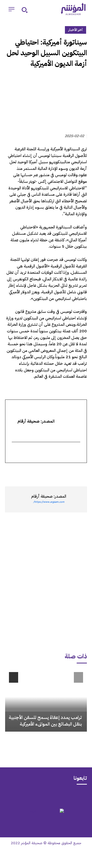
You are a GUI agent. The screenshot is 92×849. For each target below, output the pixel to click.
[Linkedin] (58, 472)
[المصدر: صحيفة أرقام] (76, 499)
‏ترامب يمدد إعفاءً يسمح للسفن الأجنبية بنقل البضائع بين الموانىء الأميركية (45, 720)
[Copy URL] (35, 472)
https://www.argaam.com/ (48, 502)
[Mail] (66, 796)
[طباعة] (46, 472)
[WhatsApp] (70, 472)
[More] (22, 472)
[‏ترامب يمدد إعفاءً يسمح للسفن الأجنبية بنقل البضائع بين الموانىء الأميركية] (46, 700)
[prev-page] (78, 677)
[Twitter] (82, 472)
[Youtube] (26, 796)
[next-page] (13, 677)
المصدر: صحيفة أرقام (48, 496)
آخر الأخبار (75, 29)
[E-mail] (77, 453)
